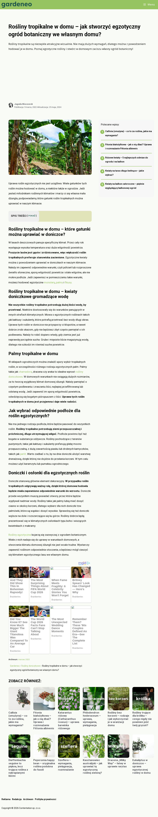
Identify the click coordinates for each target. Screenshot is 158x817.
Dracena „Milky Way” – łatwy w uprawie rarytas (117, 763)
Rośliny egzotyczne (19, 534)
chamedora (25, 371)
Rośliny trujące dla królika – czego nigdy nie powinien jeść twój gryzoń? (142, 719)
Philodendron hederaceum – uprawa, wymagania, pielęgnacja (92, 719)
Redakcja (17, 799)
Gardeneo (15, 666)
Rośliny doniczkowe (30, 666)
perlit (23, 453)
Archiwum (28, 799)
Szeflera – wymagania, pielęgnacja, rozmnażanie (66, 765)
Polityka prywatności (45, 799)
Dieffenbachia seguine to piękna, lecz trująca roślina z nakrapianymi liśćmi (18, 768)
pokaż (31, 215)
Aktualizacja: (49, 107)
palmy (59, 282)
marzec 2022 (24, 659)
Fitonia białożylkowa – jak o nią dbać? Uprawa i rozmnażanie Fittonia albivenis (43, 720)
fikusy (68, 282)
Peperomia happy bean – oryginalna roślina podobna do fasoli (44, 765)
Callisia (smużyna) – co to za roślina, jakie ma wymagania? (17, 719)
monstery (49, 282)
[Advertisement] (81, 76)
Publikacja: (25, 107)
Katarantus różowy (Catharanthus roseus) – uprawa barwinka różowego (68, 720)
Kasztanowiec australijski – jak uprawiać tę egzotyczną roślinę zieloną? (92, 766)
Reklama (6, 799)
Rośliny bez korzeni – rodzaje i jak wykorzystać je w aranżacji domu (118, 719)
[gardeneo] (17, 4)
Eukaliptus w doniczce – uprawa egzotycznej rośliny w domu (141, 766)
